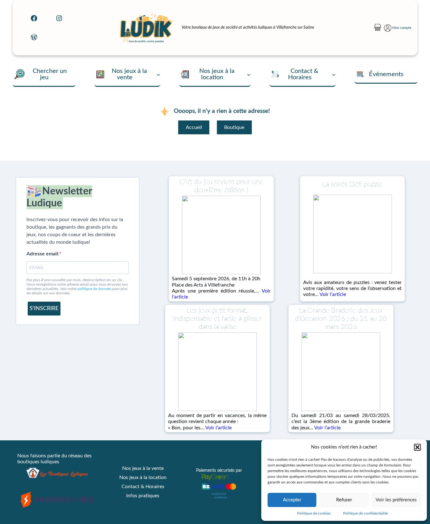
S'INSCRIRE (44, 308)
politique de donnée (94, 289)
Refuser (344, 500)
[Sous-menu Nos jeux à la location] (249, 74)
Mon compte (401, 28)
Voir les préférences (396, 500)
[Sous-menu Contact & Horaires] (334, 74)
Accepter (292, 500)
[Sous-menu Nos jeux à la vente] (158, 74)
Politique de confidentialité (365, 513)
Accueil (194, 127)
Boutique (234, 127)
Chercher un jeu (50, 74)
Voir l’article (333, 294)
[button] (417, 447)
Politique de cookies (314, 513)
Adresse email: (42, 253)
